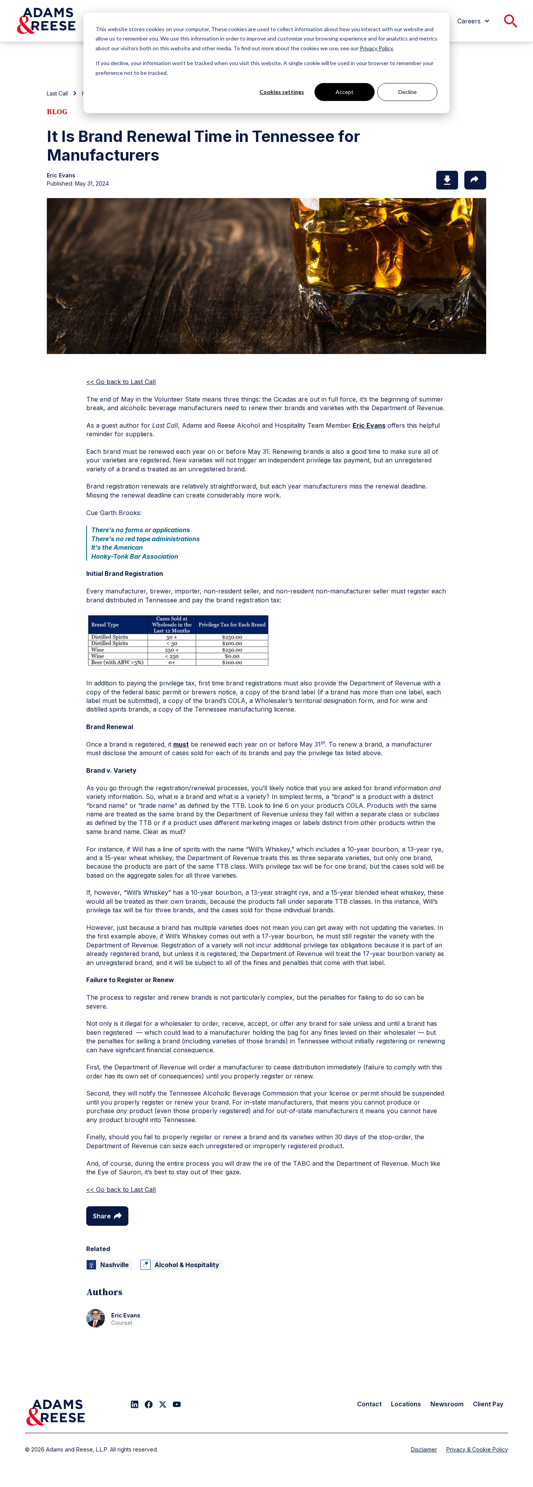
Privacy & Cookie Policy (477, 1449)
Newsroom (447, 1404)
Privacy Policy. (377, 48)
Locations (406, 1404)
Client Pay (488, 1404)
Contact (369, 1404)
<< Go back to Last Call (121, 382)
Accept (345, 92)
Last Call (57, 93)
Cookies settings (281, 92)
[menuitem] (474, 21)
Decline (407, 92)
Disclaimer (424, 1449)
